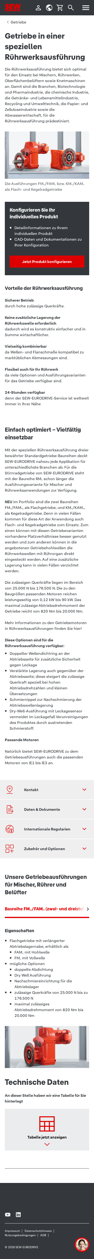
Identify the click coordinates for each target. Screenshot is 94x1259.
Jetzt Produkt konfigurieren (47, 261)
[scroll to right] (88, 909)
